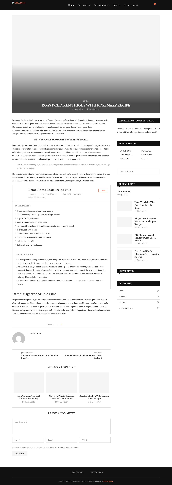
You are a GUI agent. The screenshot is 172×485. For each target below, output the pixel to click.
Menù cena (84, 5)
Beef (139, 290)
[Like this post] (63, 324)
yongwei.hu (78, 109)
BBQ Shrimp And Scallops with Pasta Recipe (145, 238)
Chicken (86, 101)
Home (71, 5)
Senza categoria (139, 308)
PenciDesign (108, 481)
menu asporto (131, 5)
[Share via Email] (74, 324)
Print (104, 190)
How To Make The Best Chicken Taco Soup (144, 205)
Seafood (139, 302)
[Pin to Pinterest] (72, 324)
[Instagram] (150, 5)
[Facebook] (147, 5)
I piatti (116, 5)
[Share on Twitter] (69, 324)
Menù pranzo (101, 5)
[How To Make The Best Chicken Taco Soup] (29, 382)
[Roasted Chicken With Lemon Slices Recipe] (94, 382)
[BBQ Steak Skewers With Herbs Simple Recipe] (124, 222)
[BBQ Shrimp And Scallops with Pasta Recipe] (124, 239)
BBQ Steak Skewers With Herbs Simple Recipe (145, 221)
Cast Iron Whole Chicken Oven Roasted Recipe (147, 254)
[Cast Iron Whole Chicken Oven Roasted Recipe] (61, 382)
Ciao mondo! (124, 191)
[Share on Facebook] (66, 324)
